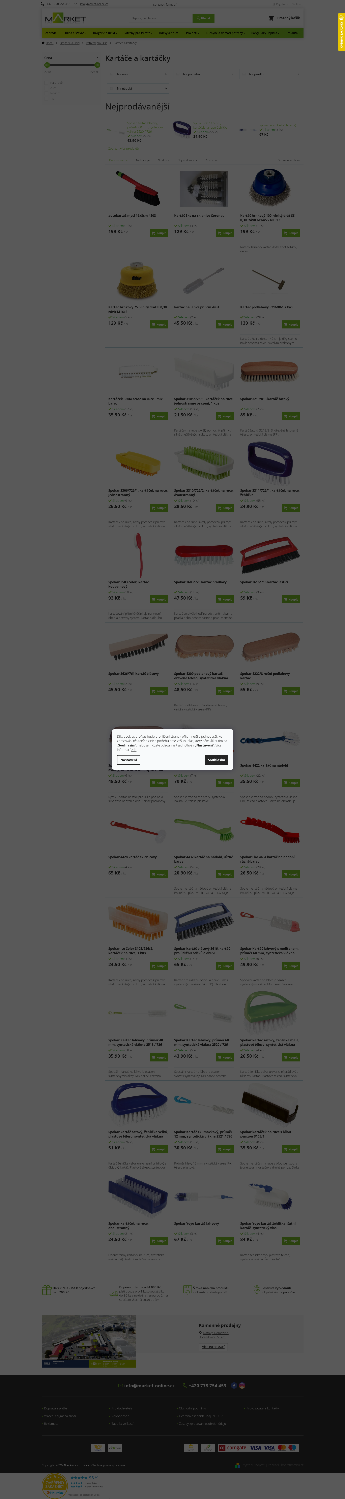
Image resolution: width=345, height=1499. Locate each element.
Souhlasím (216, 760)
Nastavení (128, 760)
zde (134, 749)
